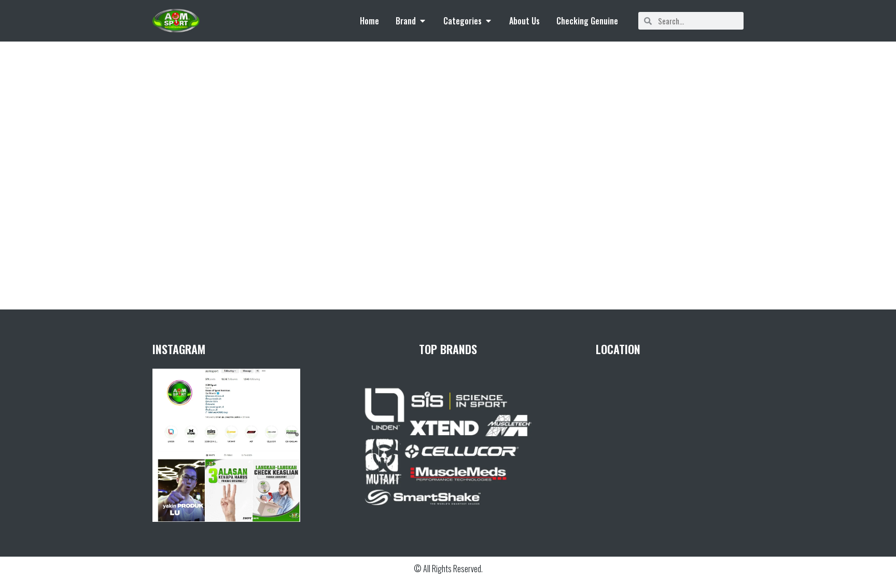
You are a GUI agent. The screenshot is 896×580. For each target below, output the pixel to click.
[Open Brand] (422, 21)
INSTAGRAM (178, 349)
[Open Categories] (488, 21)
